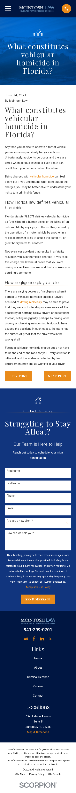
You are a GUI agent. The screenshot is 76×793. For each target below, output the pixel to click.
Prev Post (18, 376)
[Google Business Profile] (26, 638)
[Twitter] (50, 638)
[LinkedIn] (42, 638)
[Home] (36, 8)
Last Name (13, 483)
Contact (38, 695)
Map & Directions (38, 732)
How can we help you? (20, 533)
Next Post (57, 376)
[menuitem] (20, 774)
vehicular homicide (42, 176)
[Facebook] (34, 638)
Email (10, 508)
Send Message (38, 599)
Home (38, 658)
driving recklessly (31, 302)
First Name (13, 470)
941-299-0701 (38, 629)
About (38, 667)
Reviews (38, 686)
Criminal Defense (38, 677)
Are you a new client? (20, 520)
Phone (11, 495)
